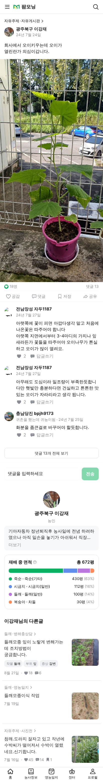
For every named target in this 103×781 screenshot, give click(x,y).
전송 (90, 473)
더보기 (14, 544)
